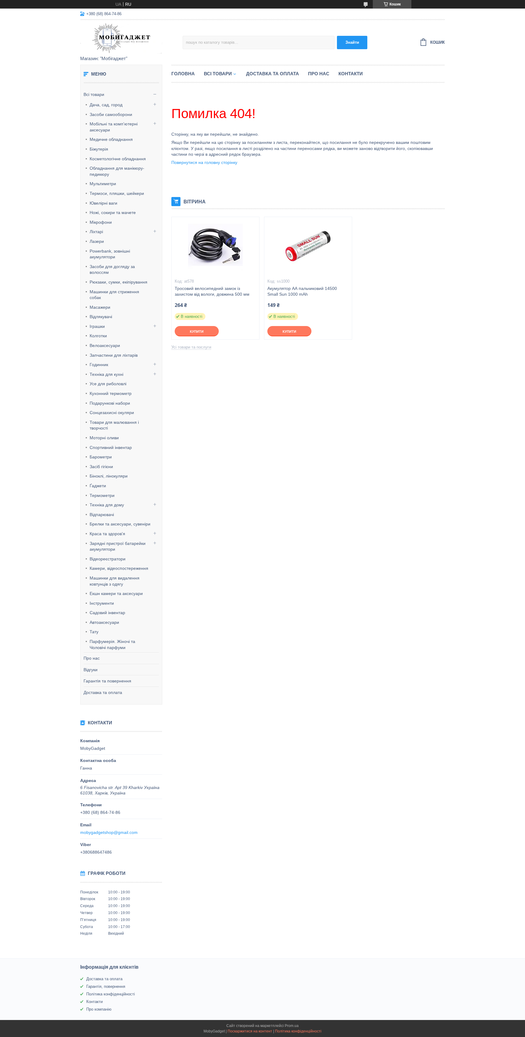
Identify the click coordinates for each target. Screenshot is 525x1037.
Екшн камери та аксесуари (116, 593)
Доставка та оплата (103, 692)
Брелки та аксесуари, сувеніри (120, 524)
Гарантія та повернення (107, 680)
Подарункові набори (110, 403)
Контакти (350, 73)
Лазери (97, 241)
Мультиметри (103, 183)
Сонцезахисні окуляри (112, 412)
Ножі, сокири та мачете (113, 212)
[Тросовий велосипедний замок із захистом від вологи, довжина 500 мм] (215, 247)
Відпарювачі (102, 514)
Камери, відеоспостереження (119, 568)
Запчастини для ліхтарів (114, 355)
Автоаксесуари (104, 622)
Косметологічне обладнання (118, 158)
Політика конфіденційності (110, 994)
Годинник (99, 364)
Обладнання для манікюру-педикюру (117, 171)
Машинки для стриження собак (114, 294)
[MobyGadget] (131, 38)
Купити (197, 331)
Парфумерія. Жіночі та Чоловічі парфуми (112, 644)
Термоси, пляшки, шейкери (117, 193)
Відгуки (91, 669)
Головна (183, 73)
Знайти (352, 42)
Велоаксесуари (105, 345)
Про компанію (99, 1009)
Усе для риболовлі (108, 383)
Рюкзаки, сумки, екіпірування (118, 282)
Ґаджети (98, 485)
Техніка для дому (107, 504)
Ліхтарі (96, 231)
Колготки (98, 335)
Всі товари (94, 94)
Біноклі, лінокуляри (109, 476)
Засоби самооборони (111, 114)
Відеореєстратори (107, 558)
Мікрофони (101, 222)
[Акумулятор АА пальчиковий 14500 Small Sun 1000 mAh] (308, 247)
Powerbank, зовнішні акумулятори (110, 254)
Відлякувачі (101, 316)
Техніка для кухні (106, 374)
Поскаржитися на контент (250, 1031)
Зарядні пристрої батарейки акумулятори (118, 546)
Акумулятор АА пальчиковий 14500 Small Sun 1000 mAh (302, 291)
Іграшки (97, 326)
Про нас (92, 658)
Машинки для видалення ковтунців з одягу (114, 581)
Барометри (101, 456)
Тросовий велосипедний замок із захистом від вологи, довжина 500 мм (212, 291)
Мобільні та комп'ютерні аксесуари (114, 126)
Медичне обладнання (111, 139)
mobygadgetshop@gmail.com (109, 832)
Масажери (100, 307)
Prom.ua (292, 1026)
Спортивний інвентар (111, 447)
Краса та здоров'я (107, 533)
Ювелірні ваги (103, 203)
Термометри (102, 495)
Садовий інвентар (107, 612)
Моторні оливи (104, 437)
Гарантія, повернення (105, 986)
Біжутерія (99, 149)
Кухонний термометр (111, 393)
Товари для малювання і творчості (114, 425)
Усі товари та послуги (191, 347)
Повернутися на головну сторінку (204, 162)
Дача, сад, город (106, 104)
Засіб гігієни (101, 466)
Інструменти (102, 603)
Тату (94, 631)
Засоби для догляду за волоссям (112, 269)
